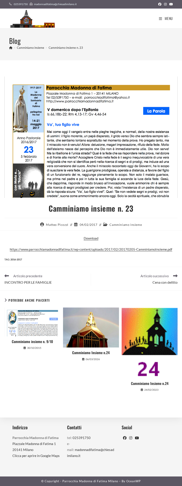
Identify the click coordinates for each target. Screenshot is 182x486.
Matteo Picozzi (57, 224)
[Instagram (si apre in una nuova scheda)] (165, 4)
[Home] (10, 47)
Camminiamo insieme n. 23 (66, 47)
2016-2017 (16, 259)
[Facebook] (125, 438)
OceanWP (133, 481)
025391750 (21, 4)
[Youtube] (137, 438)
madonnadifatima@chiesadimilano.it (55, 4)
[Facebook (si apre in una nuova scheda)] (160, 4)
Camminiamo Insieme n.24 (91, 352)
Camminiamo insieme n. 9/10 (32, 341)
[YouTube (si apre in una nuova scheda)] (170, 4)
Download (91, 238)
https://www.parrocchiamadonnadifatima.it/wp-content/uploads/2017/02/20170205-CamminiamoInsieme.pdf (91, 249)
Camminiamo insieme (125, 224)
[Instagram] (130, 438)
